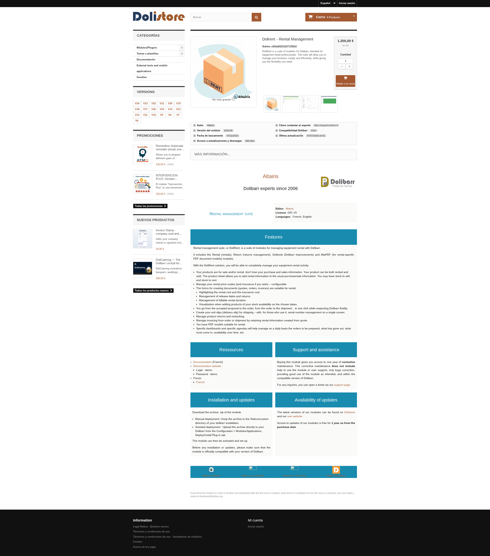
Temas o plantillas (147, 53)
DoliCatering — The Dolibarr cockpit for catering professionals (169, 261)
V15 (162, 109)
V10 (153, 115)
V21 (162, 103)
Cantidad (345, 54)
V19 (178, 103)
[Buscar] (256, 17)
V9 (161, 115)
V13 (178, 109)
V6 (136, 120)
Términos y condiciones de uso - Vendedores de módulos (167, 536)
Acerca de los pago (144, 546)
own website (294, 416)
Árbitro (266, 46)
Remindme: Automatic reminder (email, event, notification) (170, 147)
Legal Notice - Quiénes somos (151, 526)
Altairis (290, 208)
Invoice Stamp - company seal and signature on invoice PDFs (168, 232)
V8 (169, 115)
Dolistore (349, 412)
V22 (153, 103)
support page (342, 384)
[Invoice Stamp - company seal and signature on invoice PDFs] (142, 238)
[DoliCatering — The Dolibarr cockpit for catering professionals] (142, 268)
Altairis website (211, 475)
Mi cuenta (255, 520)
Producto (328, 17)
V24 (137, 103)
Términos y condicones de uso (151, 531)
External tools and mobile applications (152, 68)
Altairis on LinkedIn (252, 475)
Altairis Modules (336, 475)
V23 (145, 103)
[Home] (159, 16)
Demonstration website (207, 366)
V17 (145, 109)
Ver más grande (221, 99)
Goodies (142, 77)
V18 (137, 109)
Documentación (146, 59)
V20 (170, 103)
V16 (153, 109)
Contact (137, 541)
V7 (178, 115)
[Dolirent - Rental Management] (272, 103)
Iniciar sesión (347, 3)
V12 (137, 115)
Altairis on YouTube (294, 475)
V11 (145, 115)
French (200, 382)
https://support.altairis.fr (326, 125)
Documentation (202, 362)
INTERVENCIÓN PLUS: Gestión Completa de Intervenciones (167, 177)
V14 (170, 109)
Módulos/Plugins (147, 47)
